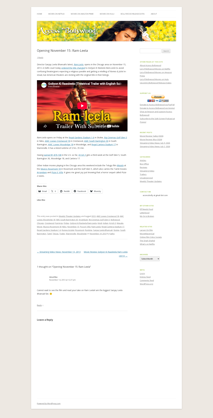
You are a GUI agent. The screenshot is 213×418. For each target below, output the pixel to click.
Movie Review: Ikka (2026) (151, 139)
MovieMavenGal (147, 233)
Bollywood (115, 219)
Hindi (100, 223)
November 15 (73, 226)
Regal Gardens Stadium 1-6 (81, 137)
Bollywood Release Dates (132, 14)
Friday (66, 223)
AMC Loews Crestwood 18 (57, 141)
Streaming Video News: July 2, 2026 (155, 146)
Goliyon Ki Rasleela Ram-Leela (83, 223)
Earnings (59, 223)
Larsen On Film (146, 230)
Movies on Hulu (107, 14)
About (154, 14)
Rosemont (79, 230)
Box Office (144, 164)
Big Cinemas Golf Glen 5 (115, 137)
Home (39, 14)
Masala (120, 223)
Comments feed (147, 280)
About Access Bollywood (150, 65)
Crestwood (49, 223)
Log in (142, 273)
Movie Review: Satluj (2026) (151, 136)
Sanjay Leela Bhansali (103, 230)
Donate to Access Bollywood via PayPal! (157, 104)
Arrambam (83, 219)
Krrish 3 (112, 223)
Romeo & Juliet (68, 230)
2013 (94, 216)
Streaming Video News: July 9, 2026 (155, 143)
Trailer (62, 233)
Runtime (88, 230)
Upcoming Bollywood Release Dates (155, 83)
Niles (64, 226)
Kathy (112, 233)
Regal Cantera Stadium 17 (103, 144)
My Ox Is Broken (147, 216)
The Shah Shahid (147, 240)
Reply (39, 305)
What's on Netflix (147, 244)
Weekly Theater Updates (70, 216)
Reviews (143, 167)
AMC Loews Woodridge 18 (60, 144)
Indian (105, 223)
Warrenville (71, 233)
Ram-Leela (96, 226)
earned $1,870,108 (52, 155)
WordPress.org (146, 284)
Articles (143, 160)
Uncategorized (146, 178)
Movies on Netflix (56, 14)
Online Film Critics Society (151, 237)
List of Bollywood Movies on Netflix (155, 69)
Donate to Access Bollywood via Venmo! (157, 108)
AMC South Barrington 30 (96, 141)
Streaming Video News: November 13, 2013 (59, 251)
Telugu (56, 233)
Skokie (116, 230)
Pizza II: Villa (85, 226)
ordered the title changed (73, 68)
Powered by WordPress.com (48, 403)
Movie (39, 226)
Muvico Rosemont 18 (51, 169)
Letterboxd (144, 212)
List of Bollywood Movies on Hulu (154, 79)
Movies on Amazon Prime (82, 14)
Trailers (143, 174)
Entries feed (145, 277)
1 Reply (40, 57)
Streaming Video (147, 171)
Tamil (49, 233)
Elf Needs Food (146, 209)
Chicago (40, 223)
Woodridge (82, 233)
